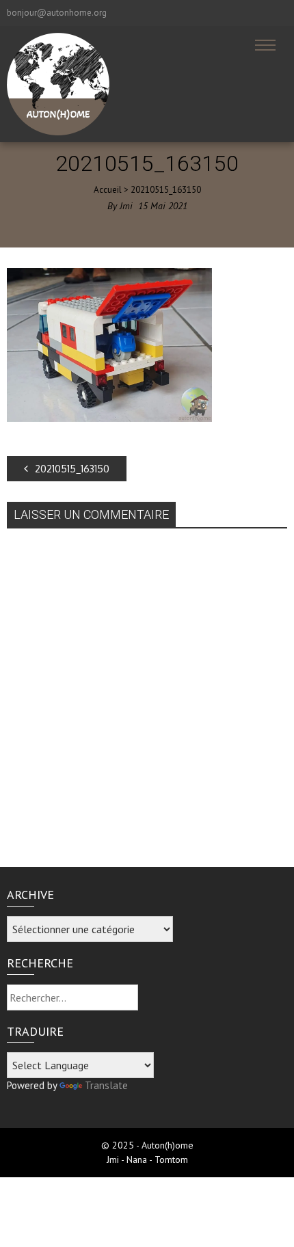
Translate (106, 1085)
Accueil (108, 190)
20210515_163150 (72, 468)
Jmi (126, 206)
